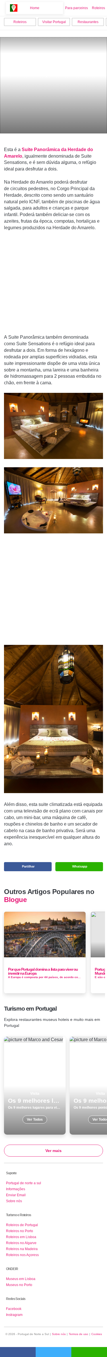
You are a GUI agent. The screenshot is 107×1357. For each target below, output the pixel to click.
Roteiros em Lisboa (21, 1237)
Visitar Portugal (54, 22)
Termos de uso (78, 1334)
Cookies (96, 1334)
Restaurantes (88, 22)
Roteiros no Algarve (21, 1243)
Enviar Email (16, 1195)
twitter (53, 1352)
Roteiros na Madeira (22, 1249)
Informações (15, 1189)
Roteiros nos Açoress (22, 1255)
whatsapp (89, 1352)
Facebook (13, 1309)
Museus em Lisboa (20, 1279)
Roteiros (98, 8)
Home (34, 8)
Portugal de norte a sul (23, 1183)
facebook (18, 1352)
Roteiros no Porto (19, 1231)
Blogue (15, 899)
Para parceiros (76, 8)
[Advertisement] (54, 278)
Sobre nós (14, 1201)
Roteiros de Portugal (22, 1225)
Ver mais (53, 1150)
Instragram (14, 1315)
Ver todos (35, 1086)
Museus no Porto (19, 1285)
